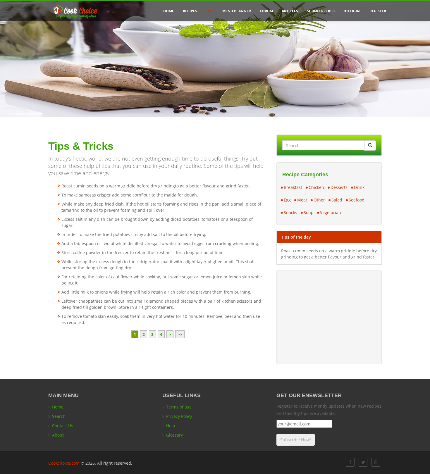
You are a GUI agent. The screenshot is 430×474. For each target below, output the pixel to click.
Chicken (316, 187)
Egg (287, 200)
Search (59, 416)
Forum (266, 10)
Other (319, 200)
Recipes (190, 10)
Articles (290, 10)
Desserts (339, 187)
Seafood (356, 200)
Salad (336, 200)
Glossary (174, 435)
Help (170, 425)
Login (353, 10)
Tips (210, 10)
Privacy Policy (179, 416)
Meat (302, 200)
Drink (359, 187)
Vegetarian (330, 212)
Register (377, 10)
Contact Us (62, 425)
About (58, 435)
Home (168, 10)
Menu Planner (236, 10)
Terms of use (179, 407)
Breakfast (293, 187)
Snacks (290, 212)
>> (180, 334)
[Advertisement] (329, 317)
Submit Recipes (321, 10)
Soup (309, 212)
